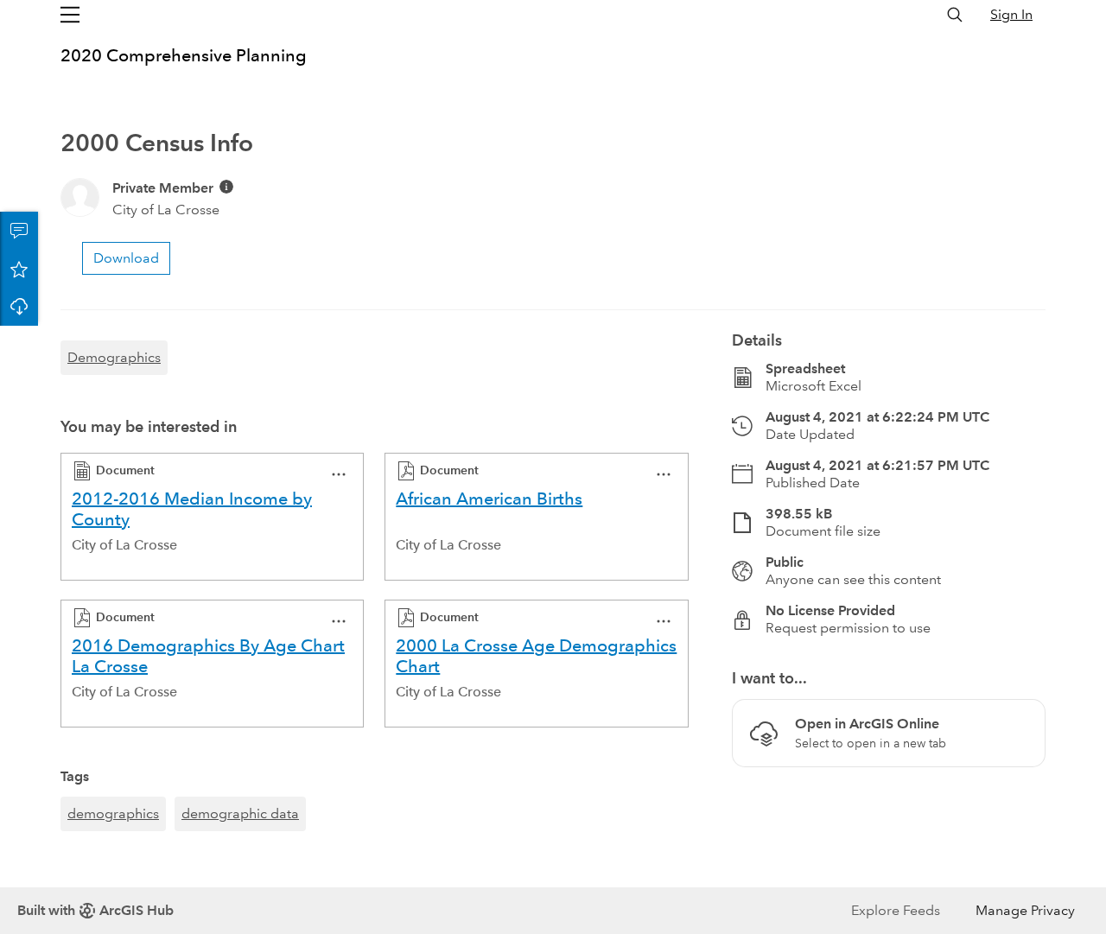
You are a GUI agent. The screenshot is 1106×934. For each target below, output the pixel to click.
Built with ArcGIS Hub (95, 910)
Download (19, 307)
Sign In (1011, 14)
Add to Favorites (19, 269)
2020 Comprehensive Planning (183, 55)
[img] (226, 186)
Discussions (19, 231)
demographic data (240, 813)
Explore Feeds (895, 910)
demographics (113, 813)
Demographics (114, 357)
